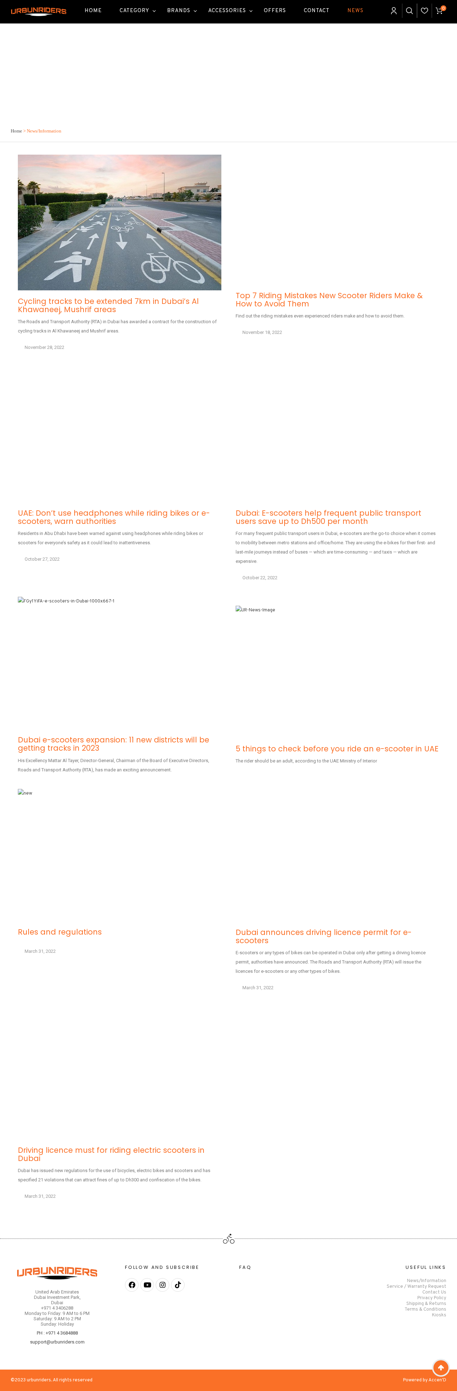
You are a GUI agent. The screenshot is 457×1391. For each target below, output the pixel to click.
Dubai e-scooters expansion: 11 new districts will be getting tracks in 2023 (113, 744)
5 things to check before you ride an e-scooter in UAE (337, 749)
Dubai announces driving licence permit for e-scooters (324, 936)
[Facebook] (132, 1285)
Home (16, 131)
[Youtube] (147, 1285)
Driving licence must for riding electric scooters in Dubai (111, 1154)
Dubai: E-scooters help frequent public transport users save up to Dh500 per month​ (328, 517)
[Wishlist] (424, 11)
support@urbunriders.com (57, 1342)
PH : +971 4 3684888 (57, 1333)
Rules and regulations (60, 932)
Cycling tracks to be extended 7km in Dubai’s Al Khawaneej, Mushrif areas (108, 305)
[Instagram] (162, 1285)
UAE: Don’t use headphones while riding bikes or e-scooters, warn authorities (114, 517)
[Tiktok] (178, 1285)
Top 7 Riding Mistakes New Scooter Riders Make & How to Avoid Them (329, 299)
